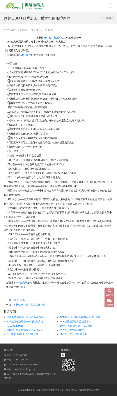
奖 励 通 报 (19, 300)
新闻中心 (38, 30)
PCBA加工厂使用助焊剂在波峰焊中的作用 (81, 317)
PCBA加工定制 (14, 325)
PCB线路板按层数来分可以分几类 (24, 321)
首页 (101, 18)
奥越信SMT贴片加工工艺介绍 (29, 304)
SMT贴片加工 (51, 37)
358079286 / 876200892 (26, 364)
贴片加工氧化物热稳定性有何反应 (24, 329)
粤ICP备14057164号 (89, 390)
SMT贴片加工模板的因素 (73, 334)
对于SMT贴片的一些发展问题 (22, 334)
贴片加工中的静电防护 (72, 329)
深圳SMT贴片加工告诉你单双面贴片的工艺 (27, 317)
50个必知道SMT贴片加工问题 (76, 325)
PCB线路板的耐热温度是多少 (75, 321)
